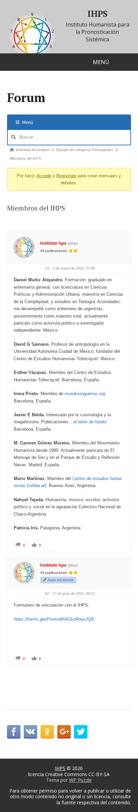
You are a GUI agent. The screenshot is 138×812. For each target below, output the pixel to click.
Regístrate (66, 175)
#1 (47, 268)
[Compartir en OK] (47, 731)
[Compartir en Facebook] (13, 731)
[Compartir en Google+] (64, 731)
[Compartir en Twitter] (80, 731)
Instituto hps (53, 243)
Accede (44, 175)
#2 (47, 593)
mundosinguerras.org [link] (85, 393)
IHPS (97, 13)
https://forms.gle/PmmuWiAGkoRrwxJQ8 (53, 619)
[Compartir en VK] (30, 731)
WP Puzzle (80, 780)
